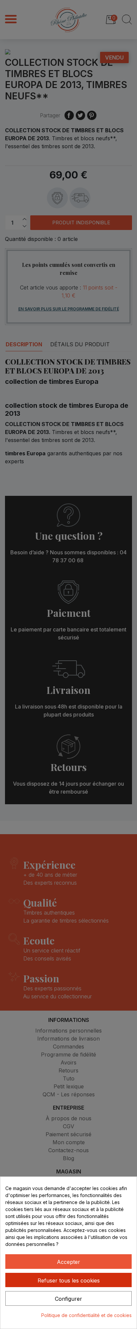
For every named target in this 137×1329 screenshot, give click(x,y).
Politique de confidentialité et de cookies (86, 1315)
